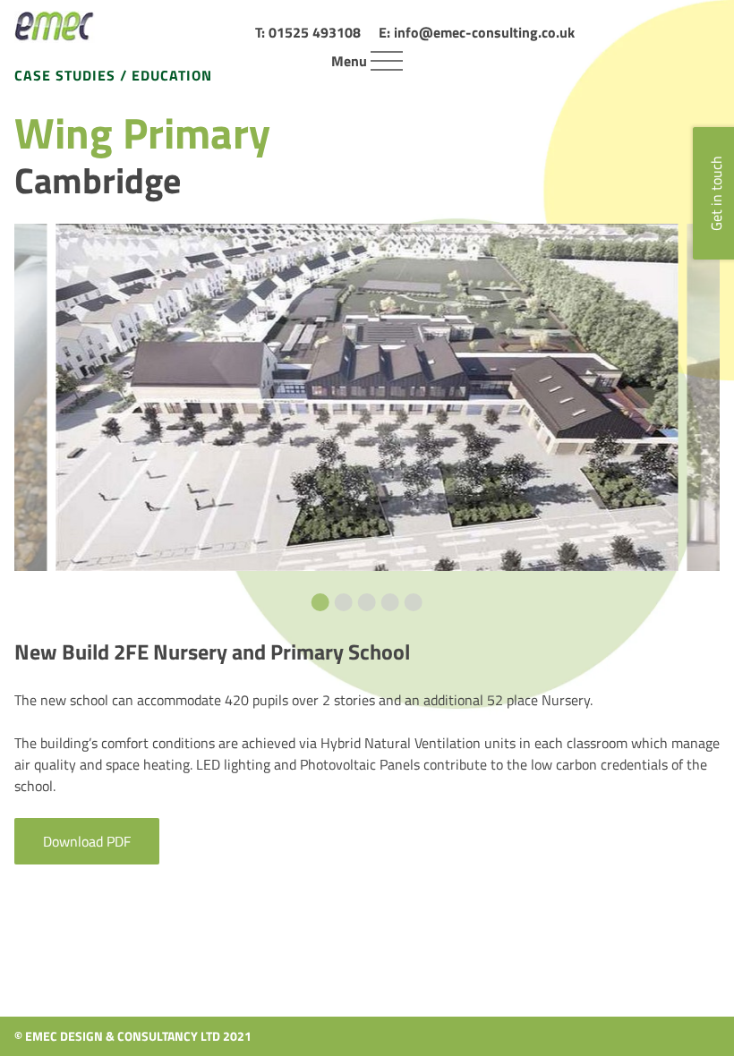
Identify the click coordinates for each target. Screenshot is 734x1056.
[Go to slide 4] (390, 602)
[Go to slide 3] (367, 602)
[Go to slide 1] (320, 602)
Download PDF (87, 841)
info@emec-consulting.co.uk (484, 32)
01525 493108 (315, 32)
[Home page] (54, 27)
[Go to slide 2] (344, 602)
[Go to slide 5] (413, 602)
